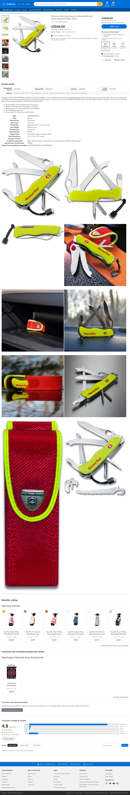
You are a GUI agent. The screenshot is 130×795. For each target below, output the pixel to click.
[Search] (100, 4)
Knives (67, 93)
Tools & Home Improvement (13, 13)
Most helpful (36, 745)
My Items (74, 10)
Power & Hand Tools (27, 13)
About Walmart (6, 774)
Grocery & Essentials (35, 10)
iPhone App (108, 774)
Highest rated (24, 745)
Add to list (108, 60)
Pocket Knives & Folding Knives (79, 93)
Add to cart (114, 26)
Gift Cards (31, 785)
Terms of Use (83, 774)
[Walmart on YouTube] (114, 783)
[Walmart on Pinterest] (117, 783)
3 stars (26, 729)
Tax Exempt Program (60, 787)
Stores (29, 776)
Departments (9, 10)
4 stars (26, 726)
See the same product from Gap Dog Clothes (114, 645)
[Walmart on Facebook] (106, 783)
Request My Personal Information (89, 782)
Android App (109, 776)
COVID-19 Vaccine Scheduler (62, 774)
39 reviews (65, 21)
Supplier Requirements (8, 787)
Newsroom (5, 779)
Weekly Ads (89, 764)
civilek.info (68, 35)
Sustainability (6, 785)
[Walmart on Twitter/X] (110, 783)
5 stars (26, 724)
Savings (25, 10)
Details (117, 56)
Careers (66, 10)
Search (125, 745)
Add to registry (120, 60)
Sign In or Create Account (47, 764)
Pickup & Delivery (48, 10)
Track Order (76, 764)
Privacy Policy (84, 776)
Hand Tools (37, 13)
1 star (26, 733)
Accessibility (57, 782)
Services (17, 10)
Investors (4, 782)
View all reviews (8, 739)
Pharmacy (59, 10)
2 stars (26, 731)
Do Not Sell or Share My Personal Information (96, 793)
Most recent (12, 745)
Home (3, 13)
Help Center (64, 764)
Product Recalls (58, 785)
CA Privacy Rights (85, 779)
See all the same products (120, 697)
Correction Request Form (12, 710)
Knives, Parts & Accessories (57, 93)
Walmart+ (31, 782)
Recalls (56, 779)
